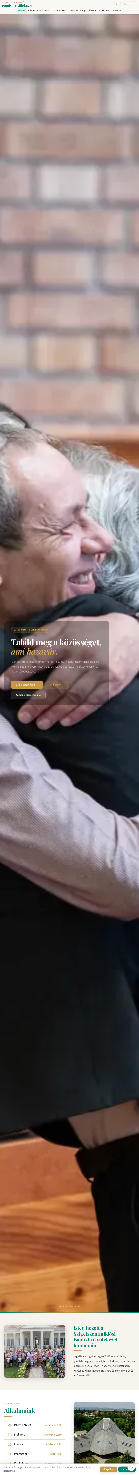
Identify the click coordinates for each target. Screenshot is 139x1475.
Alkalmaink (104, 10)
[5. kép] (75, 1306)
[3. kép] (66, 1306)
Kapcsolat (116, 10)
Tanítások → (57, 685)
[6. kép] (79, 1306)
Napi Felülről (60, 10)
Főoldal (22, 10)
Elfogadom (108, 1469)
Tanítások (73, 10)
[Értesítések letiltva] (125, 4)
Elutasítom (127, 1469)
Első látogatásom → (26, 685)
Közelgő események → (28, 695)
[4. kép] (71, 1306)
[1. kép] (60, 1306)
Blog (82, 10)
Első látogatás (44, 10)
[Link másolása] (101, 1346)
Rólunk (31, 10)
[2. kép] (63, 1306)
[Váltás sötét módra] (131, 1467)
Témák (91, 10)
